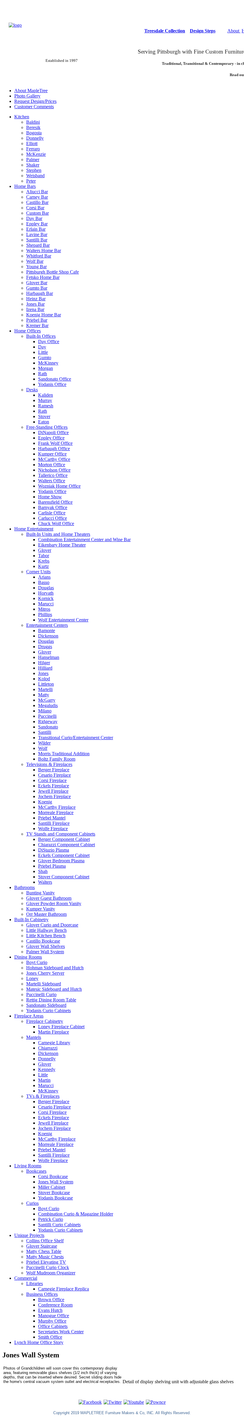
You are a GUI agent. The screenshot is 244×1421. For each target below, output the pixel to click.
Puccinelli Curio (41, 994)
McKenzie (36, 154)
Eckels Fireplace (53, 785)
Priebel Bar (36, 320)
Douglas (46, 587)
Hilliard (45, 668)
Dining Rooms (28, 957)
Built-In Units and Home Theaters (58, 534)
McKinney (48, 362)
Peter (31, 180)
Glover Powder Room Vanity (53, 903)
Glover (44, 550)
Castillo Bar (37, 202)
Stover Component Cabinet (63, 876)
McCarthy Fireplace (57, 807)
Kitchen (21, 116)
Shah (43, 871)
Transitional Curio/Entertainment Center (75, 737)
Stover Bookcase (54, 1192)
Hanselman (48, 657)
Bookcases (36, 1171)
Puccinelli (47, 716)
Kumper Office (52, 453)
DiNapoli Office (53, 432)
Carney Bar (37, 197)
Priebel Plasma (52, 866)
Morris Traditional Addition (64, 753)
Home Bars (25, 186)
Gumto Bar (36, 288)
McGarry (46, 700)
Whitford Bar (38, 255)
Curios (32, 1203)
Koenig (45, 801)
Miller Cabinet (51, 1187)
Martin (44, 1080)
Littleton (46, 684)
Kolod (44, 678)
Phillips (45, 614)
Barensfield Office (55, 502)
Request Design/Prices (35, 101)
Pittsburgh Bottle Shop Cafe (52, 271)
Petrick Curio (50, 1219)
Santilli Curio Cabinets (59, 1224)
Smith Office (50, 1337)
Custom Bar (37, 213)
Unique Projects (29, 1235)
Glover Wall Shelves (45, 946)
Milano (44, 710)
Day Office (48, 341)
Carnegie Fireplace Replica (63, 1288)
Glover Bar (36, 282)
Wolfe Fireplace (53, 828)
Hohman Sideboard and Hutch (55, 967)
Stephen (33, 170)
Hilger (44, 662)
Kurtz (43, 566)
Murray (45, 400)
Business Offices (42, 1294)
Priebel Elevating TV (46, 1262)
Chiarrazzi (47, 1048)
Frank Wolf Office (55, 443)
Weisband (35, 175)
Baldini (33, 122)
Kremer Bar (37, 325)
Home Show (50, 496)
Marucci (46, 603)
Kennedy (46, 1069)
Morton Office (51, 464)
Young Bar (36, 266)
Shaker (32, 164)
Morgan (45, 368)
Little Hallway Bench (46, 930)
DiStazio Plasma (53, 849)
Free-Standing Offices (47, 427)
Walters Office (51, 480)
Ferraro (33, 148)
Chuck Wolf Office (56, 523)
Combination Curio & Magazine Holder (75, 1213)
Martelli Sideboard (43, 983)
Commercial (25, 1278)
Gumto (44, 357)
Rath (42, 373)
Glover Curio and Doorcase (52, 924)
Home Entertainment (33, 528)
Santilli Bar (36, 239)
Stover (44, 416)
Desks (32, 389)
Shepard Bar (38, 245)
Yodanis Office (52, 384)
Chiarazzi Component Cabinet (66, 844)
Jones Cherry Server (45, 973)
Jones (43, 673)
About (233, 30)
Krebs (43, 560)
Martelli (45, 689)
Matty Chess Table (43, 1251)
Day (42, 346)
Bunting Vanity (40, 892)
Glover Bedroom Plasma (61, 860)
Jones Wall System (55, 1181)
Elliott (31, 143)
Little (43, 352)
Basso (43, 582)
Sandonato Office (54, 378)
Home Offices (27, 330)
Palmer (32, 159)
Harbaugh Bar (39, 293)
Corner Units (38, 571)
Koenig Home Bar (43, 314)
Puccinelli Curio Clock (47, 1267)
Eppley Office (51, 437)
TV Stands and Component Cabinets (60, 833)
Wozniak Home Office (59, 486)
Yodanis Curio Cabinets (48, 1010)
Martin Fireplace (53, 1031)
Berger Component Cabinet (64, 839)
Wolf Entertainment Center (63, 619)
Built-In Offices (41, 336)
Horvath (46, 593)
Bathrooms (24, 887)
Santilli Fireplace (54, 823)
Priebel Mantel (51, 817)
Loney (32, 978)
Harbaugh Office (54, 448)
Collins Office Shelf (45, 1240)
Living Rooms (27, 1165)
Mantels (33, 1037)
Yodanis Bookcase (55, 1197)
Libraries (34, 1283)
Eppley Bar (37, 223)
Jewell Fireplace (53, 791)
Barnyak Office (52, 507)
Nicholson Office (54, 469)
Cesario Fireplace (54, 775)
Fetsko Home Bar (43, 277)
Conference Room (55, 1304)
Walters (45, 882)
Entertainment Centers (47, 625)
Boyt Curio (36, 962)
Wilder (44, 742)
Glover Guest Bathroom (48, 898)
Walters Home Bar (43, 250)
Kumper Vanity (40, 908)
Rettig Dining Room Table (51, 999)
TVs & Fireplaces (43, 1096)
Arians (44, 577)
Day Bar (34, 218)
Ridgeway (47, 721)
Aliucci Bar (37, 191)
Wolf (42, 748)
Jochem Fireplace (54, 796)
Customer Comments (34, 106)
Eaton (43, 421)
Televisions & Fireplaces (49, 764)
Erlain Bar (36, 229)
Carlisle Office (51, 512)
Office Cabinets (53, 1326)
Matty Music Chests (45, 1256)
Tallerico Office (53, 475)
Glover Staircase (41, 1246)
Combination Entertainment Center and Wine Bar (84, 539)
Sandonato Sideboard (46, 1005)
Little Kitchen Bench (45, 935)
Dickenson (48, 635)
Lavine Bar (36, 234)
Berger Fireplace (53, 769)
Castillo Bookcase (43, 940)
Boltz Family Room (56, 758)
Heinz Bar (36, 298)
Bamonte (46, 630)
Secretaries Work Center (61, 1331)
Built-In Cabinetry (31, 919)
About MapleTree (31, 90)
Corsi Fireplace (52, 780)
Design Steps (202, 30)
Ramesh (45, 405)
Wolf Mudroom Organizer (50, 1272)
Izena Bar (35, 309)
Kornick (46, 598)
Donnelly (35, 138)
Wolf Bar (34, 261)
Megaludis (48, 705)
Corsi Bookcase (53, 1176)
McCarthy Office (54, 459)
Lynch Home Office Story (38, 1342)
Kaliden (45, 395)
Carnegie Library (54, 1042)
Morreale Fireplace (55, 812)
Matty (43, 694)
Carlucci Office (52, 518)
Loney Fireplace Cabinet (61, 1026)
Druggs (45, 646)
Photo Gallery (27, 95)
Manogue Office (53, 1315)
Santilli (44, 732)
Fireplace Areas (28, 1015)
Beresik (33, 127)
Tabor (43, 555)
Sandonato (48, 726)
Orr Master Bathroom (46, 914)
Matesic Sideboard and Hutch (54, 989)
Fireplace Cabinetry (44, 1021)
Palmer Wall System (45, 951)
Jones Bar (35, 304)
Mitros (44, 609)
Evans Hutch (50, 1310)
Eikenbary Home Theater (62, 544)
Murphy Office (52, 1320)
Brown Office (51, 1299)
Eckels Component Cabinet (64, 855)
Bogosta (34, 132)
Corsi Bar (35, 207)
